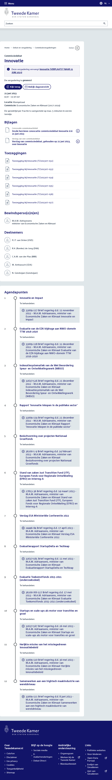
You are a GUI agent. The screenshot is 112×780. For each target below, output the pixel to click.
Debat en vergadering (22, 47)
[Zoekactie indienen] (104, 23)
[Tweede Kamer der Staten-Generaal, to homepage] (21, 12)
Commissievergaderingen (45, 47)
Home (7, 47)
